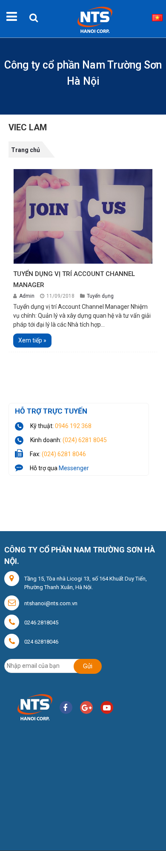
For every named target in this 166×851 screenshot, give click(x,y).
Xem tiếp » (32, 340)
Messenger (74, 468)
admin (27, 296)
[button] (33, 13)
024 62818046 (41, 641)
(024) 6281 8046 (64, 454)
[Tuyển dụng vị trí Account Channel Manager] (83, 216)
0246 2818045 (41, 622)
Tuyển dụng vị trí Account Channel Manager (74, 279)
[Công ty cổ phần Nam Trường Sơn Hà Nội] (92, 17)
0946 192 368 (73, 426)
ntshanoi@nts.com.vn (50, 603)
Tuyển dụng (100, 296)
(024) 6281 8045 (85, 440)
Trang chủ (25, 150)
